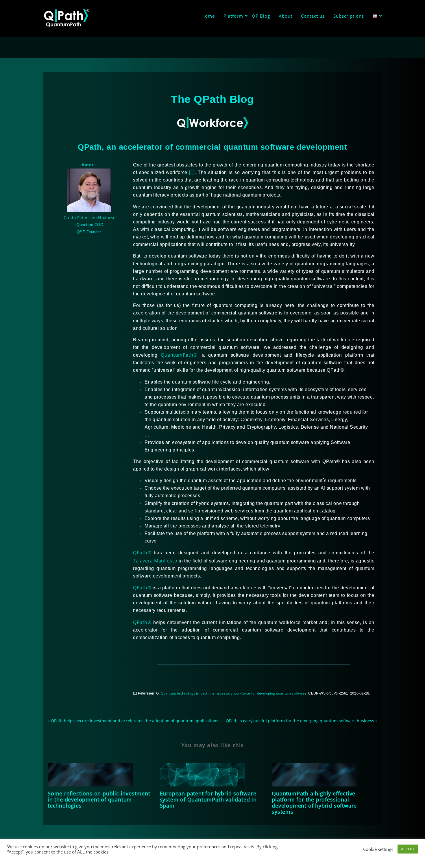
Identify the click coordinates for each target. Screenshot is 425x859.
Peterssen (87, 217)
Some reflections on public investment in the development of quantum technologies (99, 799)
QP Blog (261, 16)
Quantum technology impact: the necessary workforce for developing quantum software (233, 693)
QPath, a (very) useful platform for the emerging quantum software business (300, 720)
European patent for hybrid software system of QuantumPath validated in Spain (208, 799)
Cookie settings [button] (378, 849)
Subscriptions (348, 16)
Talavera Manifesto (155, 561)
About (285, 16)
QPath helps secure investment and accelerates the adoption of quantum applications (134, 720)
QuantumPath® (179, 355)
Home (208, 16)
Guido (70, 217)
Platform (233, 16)
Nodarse (107, 217)
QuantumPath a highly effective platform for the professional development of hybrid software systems (314, 802)
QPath (142, 552)
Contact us (313, 16)
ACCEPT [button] (407, 848)
